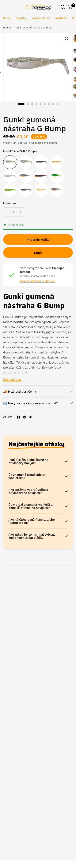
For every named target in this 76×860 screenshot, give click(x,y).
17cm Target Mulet (41, 162)
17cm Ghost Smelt (57, 162)
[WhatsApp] (24, 417)
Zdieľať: (8, 417)
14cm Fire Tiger (57, 176)
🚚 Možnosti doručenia (19, 391)
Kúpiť (38, 253)
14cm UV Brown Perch (57, 190)
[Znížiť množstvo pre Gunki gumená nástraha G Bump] (6, 212)
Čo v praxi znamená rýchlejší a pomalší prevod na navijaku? (30, 506)
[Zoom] (66, 38)
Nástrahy (61, 18)
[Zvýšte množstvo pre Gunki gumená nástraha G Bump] (20, 212)
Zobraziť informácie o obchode (37, 281)
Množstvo (9, 203)
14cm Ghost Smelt (41, 190)
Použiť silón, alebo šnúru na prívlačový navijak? (28, 461)
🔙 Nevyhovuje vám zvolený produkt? (30, 403)
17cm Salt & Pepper (26, 162)
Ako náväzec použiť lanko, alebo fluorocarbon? (31, 521)
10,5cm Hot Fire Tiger (10, 190)
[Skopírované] (30, 417)
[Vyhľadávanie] (62, 7)
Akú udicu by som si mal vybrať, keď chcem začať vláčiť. (31, 536)
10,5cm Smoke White (10, 176)
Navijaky (21, 18)
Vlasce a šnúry (41, 18)
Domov (7, 27)
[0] (69, 7)
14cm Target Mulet (26, 190)
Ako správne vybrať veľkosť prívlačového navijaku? (28, 491)
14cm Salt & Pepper (10, 162)
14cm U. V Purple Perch (41, 176)
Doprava (22, 142)
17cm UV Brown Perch (26, 176)
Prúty (6, 18)
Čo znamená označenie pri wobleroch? (27, 476)
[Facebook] (18, 417)
